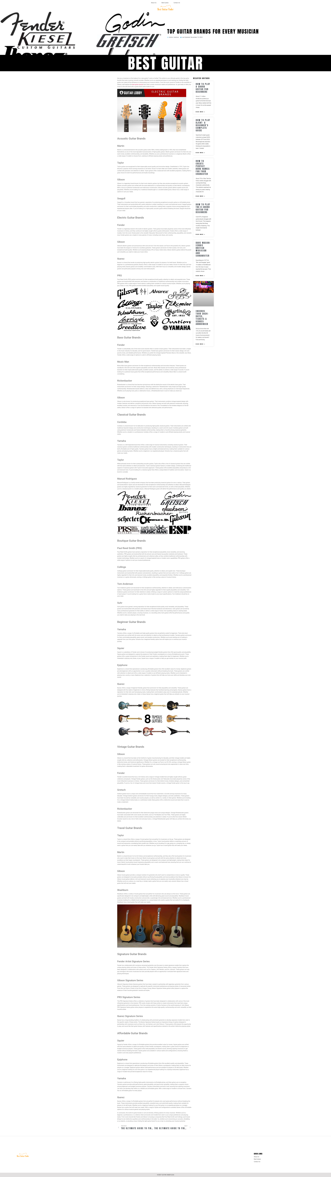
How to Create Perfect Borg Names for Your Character (203, 167)
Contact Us (177, 3)
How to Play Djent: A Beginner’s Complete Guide (203, 125)
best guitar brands (137, 84)
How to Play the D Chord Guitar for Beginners (203, 208)
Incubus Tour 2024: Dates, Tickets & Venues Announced (202, 317)
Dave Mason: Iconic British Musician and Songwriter (203, 249)
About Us (153, 3)
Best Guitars (165, 3)
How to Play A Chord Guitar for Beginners (203, 87)
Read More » (200, 111)
